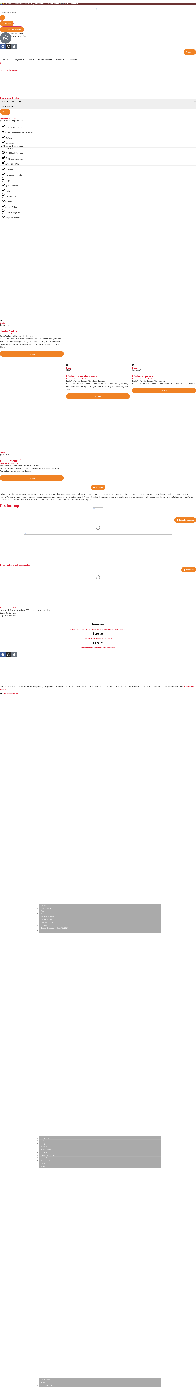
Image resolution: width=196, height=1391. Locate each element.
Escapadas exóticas (97, 629)
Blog (71, 629)
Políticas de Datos (104, 638)
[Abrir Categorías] (23, 59)
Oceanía (44, 931)
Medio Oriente (46, 908)
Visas (43, 1382)
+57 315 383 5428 (7, 677)
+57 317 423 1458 (7, 671)
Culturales (44, 1158)
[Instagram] (8, 46)
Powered (188, 686)
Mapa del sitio (121, 629)
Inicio (2, 70)
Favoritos (42, 1389)
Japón (43, 1166)
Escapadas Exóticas (48, 1155)
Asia (42, 911)
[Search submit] (2, 18)
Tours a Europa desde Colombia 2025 (54, 928)
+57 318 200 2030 (7, 679)
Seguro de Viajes (47, 1385)
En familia (44, 1141)
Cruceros (110, 629)
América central (46, 919)
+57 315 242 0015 (7, 666)
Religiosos (44, 1144)
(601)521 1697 (17, 33)
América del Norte (47, 917)
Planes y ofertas (80, 629)
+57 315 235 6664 (7, 668)
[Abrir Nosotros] (64, 59)
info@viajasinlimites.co (10, 658)
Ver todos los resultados (12, 29)
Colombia (44, 925)
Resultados (6, 23)
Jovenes (44, 1146)
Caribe (9, 70)
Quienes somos (46, 1379)
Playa (43, 1163)
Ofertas (42, 1171)
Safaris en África (47, 922)
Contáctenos (90, 638)
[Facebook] (3, 46)
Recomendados (44, 1174)
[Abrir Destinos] (9, 59)
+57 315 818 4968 (7, 674)
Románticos (45, 1138)
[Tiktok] (14, 46)
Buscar (5, 112)
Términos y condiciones (104, 647)
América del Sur (46, 914)
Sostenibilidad (87, 647)
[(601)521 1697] (5, 38)
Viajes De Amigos (47, 1149)
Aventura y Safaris (47, 1161)
